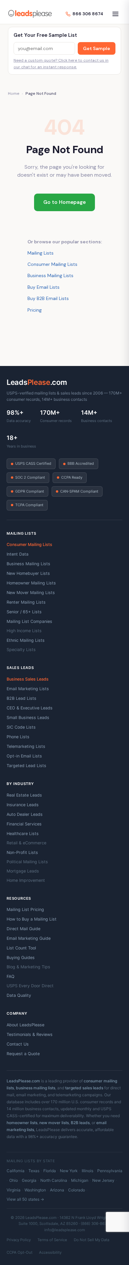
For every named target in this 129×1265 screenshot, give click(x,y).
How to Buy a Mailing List (32, 919)
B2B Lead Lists (21, 698)
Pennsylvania (109, 1170)
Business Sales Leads (28, 679)
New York (69, 1170)
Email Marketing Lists (28, 688)
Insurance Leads (23, 804)
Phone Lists (18, 736)
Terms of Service (52, 1239)
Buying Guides (21, 957)
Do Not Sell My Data (91, 1239)
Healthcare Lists (23, 833)
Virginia (14, 1189)
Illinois (87, 1170)
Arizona (57, 1189)
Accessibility (50, 1252)
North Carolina (53, 1180)
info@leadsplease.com (64, 1230)
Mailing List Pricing (25, 909)
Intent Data (17, 554)
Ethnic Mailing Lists (26, 640)
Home (13, 93)
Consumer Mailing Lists (52, 264)
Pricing (34, 310)
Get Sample (96, 48)
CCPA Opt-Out (19, 1252)
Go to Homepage (64, 202)
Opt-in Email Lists (24, 755)
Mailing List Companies (29, 621)
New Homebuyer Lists (28, 573)
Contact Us (18, 1044)
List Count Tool (21, 947)
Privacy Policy (19, 1239)
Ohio (13, 1180)
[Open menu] (115, 14)
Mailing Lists (40, 253)
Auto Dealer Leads (25, 814)
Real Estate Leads (24, 795)
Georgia (29, 1180)
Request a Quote (23, 1053)
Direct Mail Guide (23, 928)
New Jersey (103, 1180)
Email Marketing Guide (29, 938)
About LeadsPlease (25, 1024)
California (15, 1170)
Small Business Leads (28, 717)
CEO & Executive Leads (30, 707)
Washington (35, 1189)
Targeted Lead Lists (26, 765)
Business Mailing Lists (50, 275)
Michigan (79, 1180)
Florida (49, 1170)
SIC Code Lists (21, 727)
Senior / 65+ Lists (24, 611)
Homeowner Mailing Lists (31, 582)
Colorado (76, 1189)
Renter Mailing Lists (26, 602)
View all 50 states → (25, 1199)
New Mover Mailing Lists (31, 592)
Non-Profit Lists (22, 852)
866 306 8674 (87, 14)
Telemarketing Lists (26, 746)
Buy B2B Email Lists (48, 298)
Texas (33, 1170)
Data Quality (19, 995)
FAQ (11, 976)
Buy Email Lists (43, 287)
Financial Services (24, 823)
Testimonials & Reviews (30, 1034)
